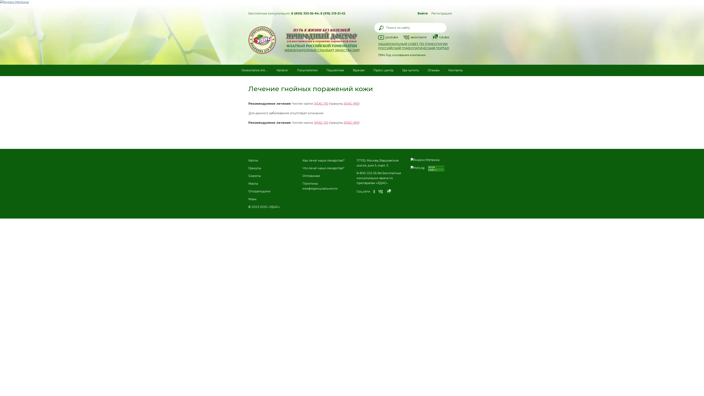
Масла (253, 183)
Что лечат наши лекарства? (323, 168)
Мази (252, 199)
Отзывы (434, 70)
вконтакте (418, 37)
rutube (444, 37)
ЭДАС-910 (351, 103)
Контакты (455, 70)
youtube (392, 37)
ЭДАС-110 (321, 103)
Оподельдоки (259, 191)
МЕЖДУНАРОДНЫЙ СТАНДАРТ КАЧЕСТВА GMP (322, 50)
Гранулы (254, 168)
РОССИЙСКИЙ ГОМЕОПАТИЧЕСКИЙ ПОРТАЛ (413, 48)
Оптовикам (311, 176)
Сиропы (254, 176)
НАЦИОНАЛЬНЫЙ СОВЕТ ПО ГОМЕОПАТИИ (413, 44)
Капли (253, 160)
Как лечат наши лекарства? (323, 160)
